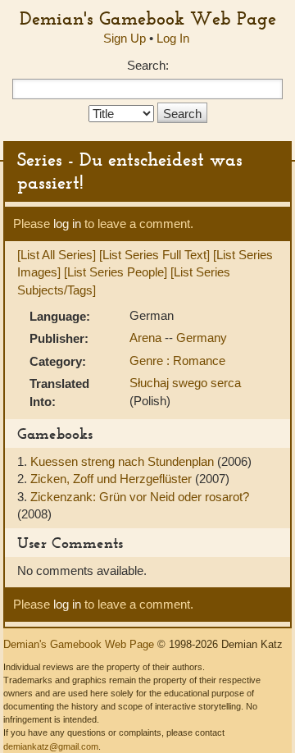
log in (67, 223)
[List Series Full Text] (154, 255)
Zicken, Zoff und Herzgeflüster (112, 479)
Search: (148, 65)
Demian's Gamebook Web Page (148, 18)
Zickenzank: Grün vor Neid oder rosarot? (139, 497)
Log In (173, 38)
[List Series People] (115, 272)
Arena (147, 338)
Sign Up (124, 38)
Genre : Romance (177, 360)
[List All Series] (56, 255)
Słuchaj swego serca (185, 383)
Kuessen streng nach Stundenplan (123, 461)
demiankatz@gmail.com (50, 746)
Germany (201, 338)
